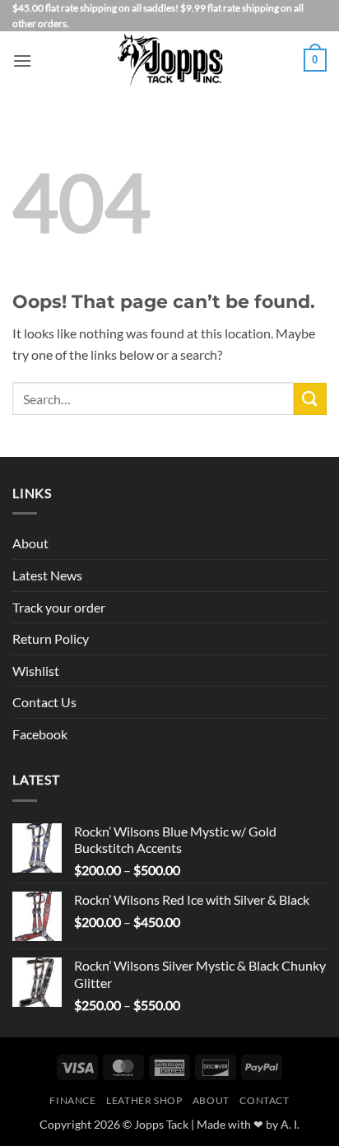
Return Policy (50, 638)
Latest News (47, 575)
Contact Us (44, 702)
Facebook (39, 734)
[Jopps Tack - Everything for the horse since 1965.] (169, 60)
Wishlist (35, 670)
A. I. (290, 1124)
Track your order (58, 607)
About (30, 543)
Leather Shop (144, 1100)
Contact (264, 1100)
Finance (72, 1100)
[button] (22, 60)
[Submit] (310, 399)
